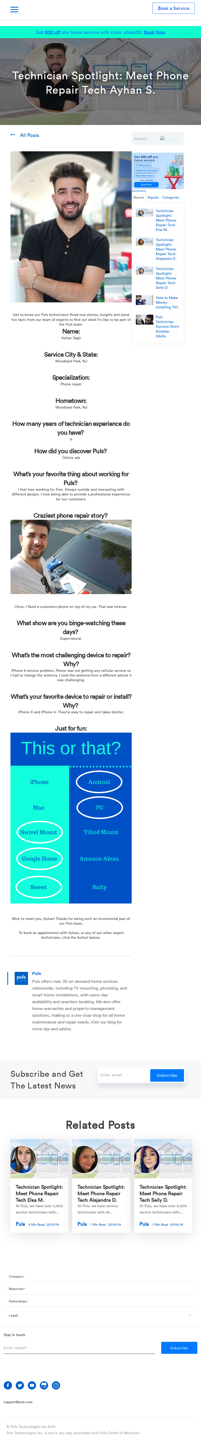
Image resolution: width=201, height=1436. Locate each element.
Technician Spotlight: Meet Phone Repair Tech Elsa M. (39, 1193)
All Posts (29, 134)
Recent (138, 197)
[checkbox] (71, 388)
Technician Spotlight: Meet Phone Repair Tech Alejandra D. (101, 1193)
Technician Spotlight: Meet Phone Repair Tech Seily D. (163, 1193)
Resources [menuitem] (16, 1289)
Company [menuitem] (16, 1276)
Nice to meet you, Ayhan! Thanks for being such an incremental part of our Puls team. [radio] (71, 921)
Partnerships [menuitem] (17, 1301)
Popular (153, 197)
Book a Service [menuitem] (173, 8)
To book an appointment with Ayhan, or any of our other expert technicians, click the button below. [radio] (71, 935)
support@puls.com (18, 1401)
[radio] (71, 913)
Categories (170, 197)
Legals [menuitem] (13, 1315)
